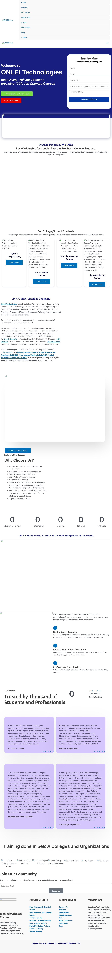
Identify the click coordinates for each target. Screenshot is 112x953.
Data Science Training (38, 923)
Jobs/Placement (65, 915)
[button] (3, 863)
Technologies (8, 352)
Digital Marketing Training (39, 926)
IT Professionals (53, 342)
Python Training (35, 918)
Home (23, 2)
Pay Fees (62, 910)
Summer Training (36, 929)
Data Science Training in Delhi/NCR (33, 355)
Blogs (61, 926)
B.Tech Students (10, 339)
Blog (23, 33)
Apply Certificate (65, 920)
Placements (25, 28)
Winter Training (35, 931)
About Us (24, 7)
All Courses (25, 12)
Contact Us (63, 907)
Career (24, 23)
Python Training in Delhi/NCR (28, 352)
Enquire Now (64, 912)
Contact (24, 38)
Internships (25, 17)
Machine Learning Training (40, 920)
